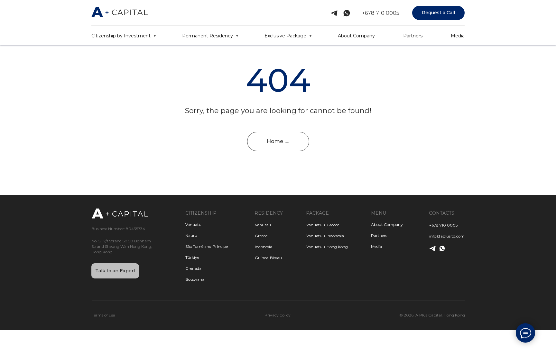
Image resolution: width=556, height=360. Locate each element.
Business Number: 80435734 (118, 228)
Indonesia (263, 246)
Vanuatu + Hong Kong (327, 246)
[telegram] (334, 13)
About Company (356, 36)
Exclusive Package (286, 36)
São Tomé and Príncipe (206, 246)
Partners (412, 36)
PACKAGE (317, 213)
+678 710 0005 (380, 13)
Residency (269, 213)
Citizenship (201, 213)
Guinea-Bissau (268, 257)
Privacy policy (277, 315)
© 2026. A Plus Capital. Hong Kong (432, 315)
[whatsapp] (347, 13)
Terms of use (103, 315)
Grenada (193, 268)
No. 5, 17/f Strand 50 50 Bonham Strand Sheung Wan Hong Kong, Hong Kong (121, 246)
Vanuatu (263, 224)
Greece (261, 235)
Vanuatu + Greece (322, 224)
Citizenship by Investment (121, 36)
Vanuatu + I (317, 235)
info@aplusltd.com (447, 236)
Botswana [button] (194, 279)
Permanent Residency (208, 36)
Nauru (191, 235)
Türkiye (192, 257)
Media (458, 36)
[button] (438, 13)
